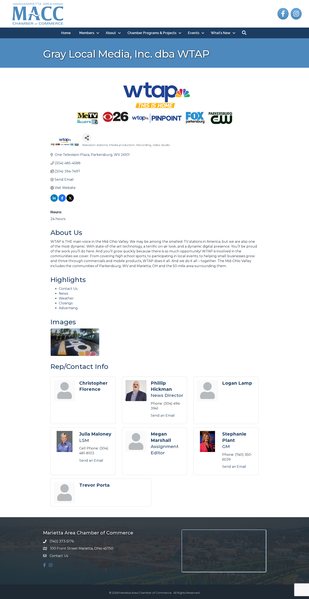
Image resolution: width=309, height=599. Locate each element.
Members (86, 33)
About (111, 33)
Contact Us (68, 289)
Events (193, 33)
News (63, 294)
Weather (66, 298)
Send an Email (163, 415)
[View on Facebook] (62, 201)
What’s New (220, 33)
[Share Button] (86, 137)
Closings (66, 303)
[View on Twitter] (70, 201)
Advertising (68, 308)
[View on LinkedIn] (54, 201)
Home (66, 33)
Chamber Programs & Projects (151, 33)
